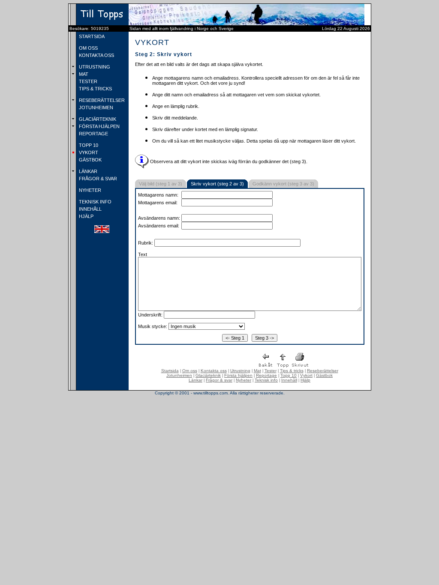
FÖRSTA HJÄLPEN (99, 126)
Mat (257, 370)
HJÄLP (85, 216)
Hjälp (305, 380)
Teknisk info (266, 380)
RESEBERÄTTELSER (101, 100)
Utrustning (240, 370)
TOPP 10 (88, 145)
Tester (271, 370)
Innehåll (289, 380)
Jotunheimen (179, 375)
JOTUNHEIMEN (95, 107)
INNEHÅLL (90, 209)
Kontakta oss (214, 370)
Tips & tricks (292, 370)
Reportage (266, 375)
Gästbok (324, 375)
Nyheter (243, 380)
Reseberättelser (322, 370)
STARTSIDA (91, 36)
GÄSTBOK (90, 159)
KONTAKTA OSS (96, 55)
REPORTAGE (93, 133)
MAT (83, 74)
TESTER (87, 81)
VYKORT (88, 152)
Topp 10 (288, 375)
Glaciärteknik (208, 375)
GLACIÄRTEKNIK (97, 119)
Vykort (306, 375)
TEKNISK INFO (94, 201)
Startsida (170, 370)
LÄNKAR (87, 171)
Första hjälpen (238, 375)
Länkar (195, 380)
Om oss (189, 370)
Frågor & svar (219, 380)
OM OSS (88, 48)
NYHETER (89, 190)
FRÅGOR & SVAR (97, 178)
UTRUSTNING (94, 66)
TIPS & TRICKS (95, 88)
